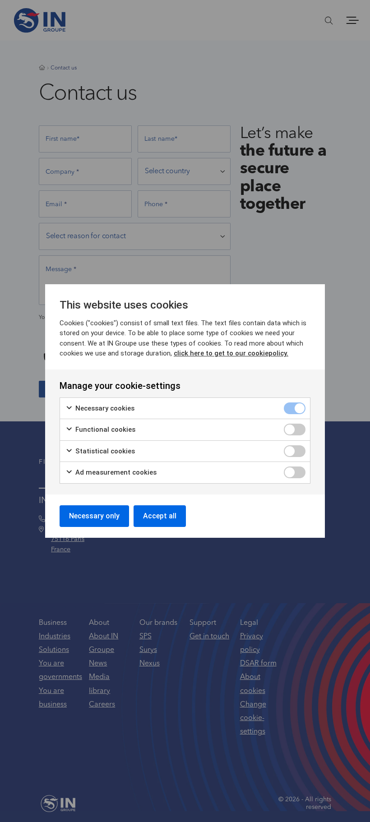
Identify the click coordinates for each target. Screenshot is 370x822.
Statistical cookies (104, 451)
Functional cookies (104, 429)
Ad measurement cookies (115, 472)
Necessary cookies (104, 408)
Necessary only (94, 516)
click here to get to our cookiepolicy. (231, 353)
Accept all (159, 516)
